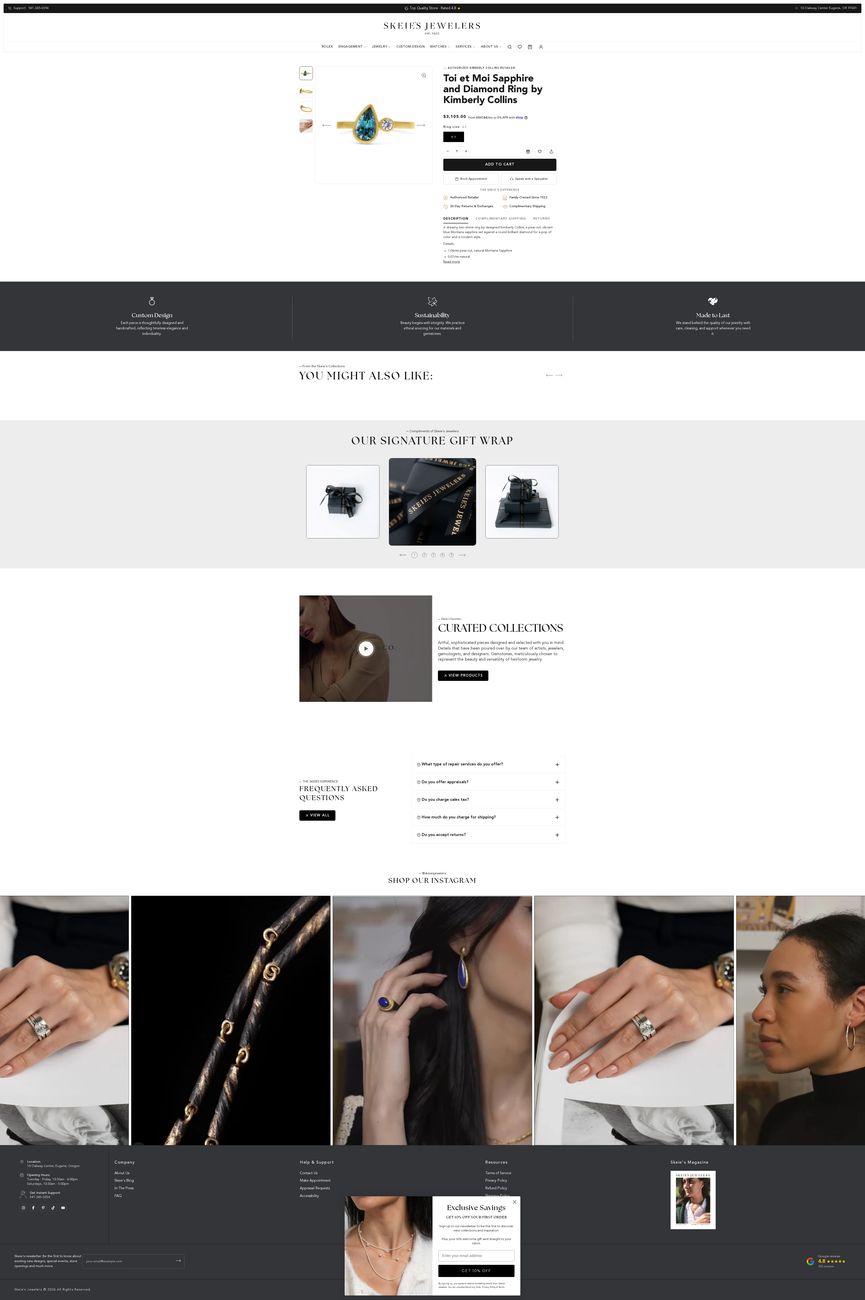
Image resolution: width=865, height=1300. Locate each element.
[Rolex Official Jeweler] (841, 28)
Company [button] (124, 1162)
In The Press (124, 1188)
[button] (322, 125)
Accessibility (309, 1196)
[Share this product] (551, 151)
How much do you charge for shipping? (459, 817)
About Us (121, 1173)
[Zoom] (373, 125)
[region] (307, 102)
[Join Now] (178, 1260)
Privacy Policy (496, 1181)
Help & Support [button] (317, 1162)
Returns (541, 218)
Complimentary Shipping (501, 218)
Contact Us (308, 1173)
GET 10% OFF (476, 1271)
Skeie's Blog (124, 1181)
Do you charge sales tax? (445, 800)
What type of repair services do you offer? (462, 764)
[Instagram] (23, 1207)
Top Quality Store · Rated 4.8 (433, 8)
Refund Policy (496, 1188)
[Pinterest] (43, 1207)
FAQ (118, 1196)
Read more (451, 262)
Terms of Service (498, 1173)
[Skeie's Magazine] (693, 1200)
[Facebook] (33, 1207)
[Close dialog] (515, 1202)
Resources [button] (496, 1162)
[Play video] (366, 648)
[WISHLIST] (539, 151)
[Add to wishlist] (540, 151)
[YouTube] (63, 1207)
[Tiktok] (53, 1207)
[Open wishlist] (520, 47)
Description (455, 218)
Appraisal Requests (315, 1188)
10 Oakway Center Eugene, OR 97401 (828, 8)
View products (466, 676)
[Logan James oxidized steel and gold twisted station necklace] (230, 1020)
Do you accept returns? (444, 835)
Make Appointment (315, 1181)
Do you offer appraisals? (445, 782)
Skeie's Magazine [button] (690, 1162)
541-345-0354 (38, 8)
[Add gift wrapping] (528, 151)
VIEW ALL (320, 815)
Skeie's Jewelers (28, 1289)
